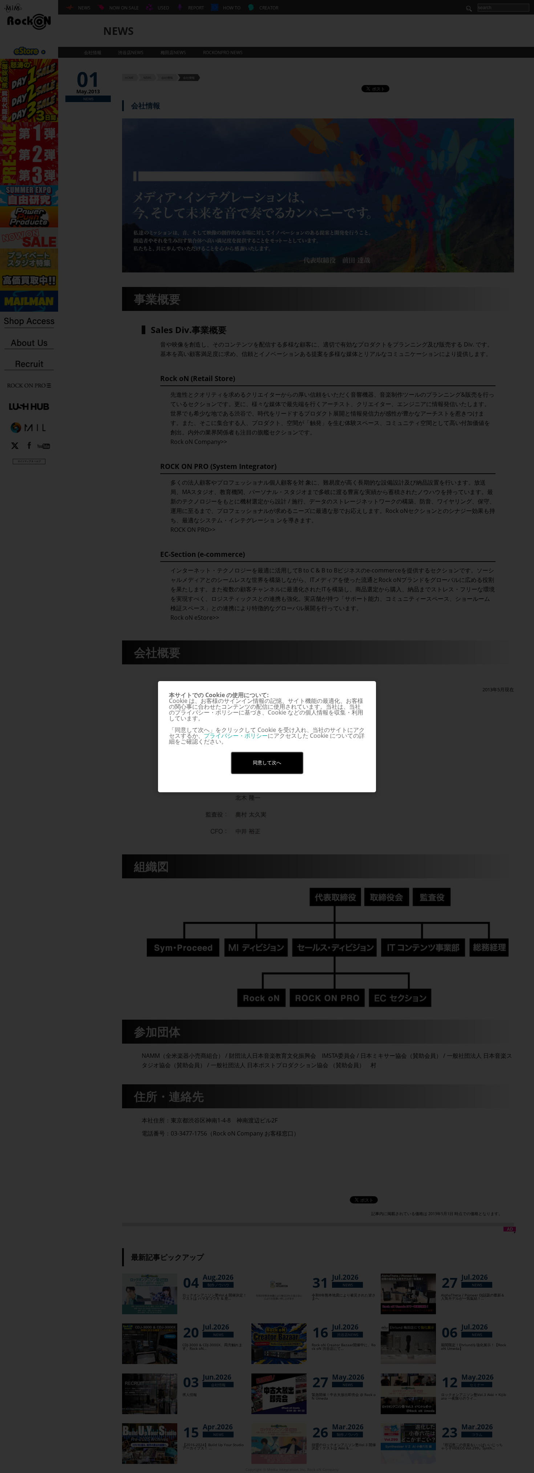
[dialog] (267, 736)
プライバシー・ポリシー (236, 736)
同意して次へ (267, 762)
